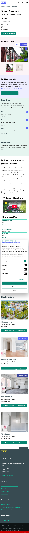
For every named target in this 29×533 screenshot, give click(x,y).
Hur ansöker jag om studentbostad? (9, 486)
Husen (8, 6)
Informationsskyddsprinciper (21, 525)
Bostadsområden (5, 491)
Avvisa (14, 290)
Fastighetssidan (21, 331)
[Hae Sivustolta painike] (22, 2)
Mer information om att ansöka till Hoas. (11, 88)
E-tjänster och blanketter (7, 509)
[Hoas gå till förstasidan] (3, 2)
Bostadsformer (4, 494)
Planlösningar (24, 44)
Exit (25, 532)
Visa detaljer (21, 279)
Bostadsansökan (5, 504)
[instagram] (5, 521)
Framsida (3, 6)
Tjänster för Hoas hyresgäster (8, 488)
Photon (17, 44)
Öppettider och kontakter (7, 475)
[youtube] (8, 521)
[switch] (25, 265)
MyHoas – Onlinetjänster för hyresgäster (10, 507)
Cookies (11, 525)
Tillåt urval (14, 286)
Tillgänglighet (5, 525)
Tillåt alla (14, 283)
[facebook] (2, 521)
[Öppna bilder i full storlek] (26, 48)
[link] (18, 2)
